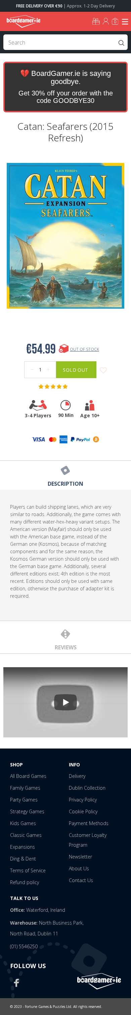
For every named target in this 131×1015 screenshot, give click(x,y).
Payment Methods (88, 823)
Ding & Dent (23, 858)
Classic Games (26, 835)
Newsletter (80, 856)
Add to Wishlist (103, 370)
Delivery (77, 776)
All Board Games (28, 776)
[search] (65, 42)
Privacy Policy (83, 799)
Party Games (24, 799)
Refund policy (24, 882)
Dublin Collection (87, 788)
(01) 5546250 (24, 946)
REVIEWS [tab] (66, 647)
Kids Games (23, 823)
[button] (54, 386)
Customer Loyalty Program (87, 840)
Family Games (25, 788)
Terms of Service (28, 870)
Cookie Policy (83, 811)
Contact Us (81, 880)
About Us (79, 868)
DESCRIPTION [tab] (65, 483)
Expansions (22, 847)
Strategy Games (27, 811)
